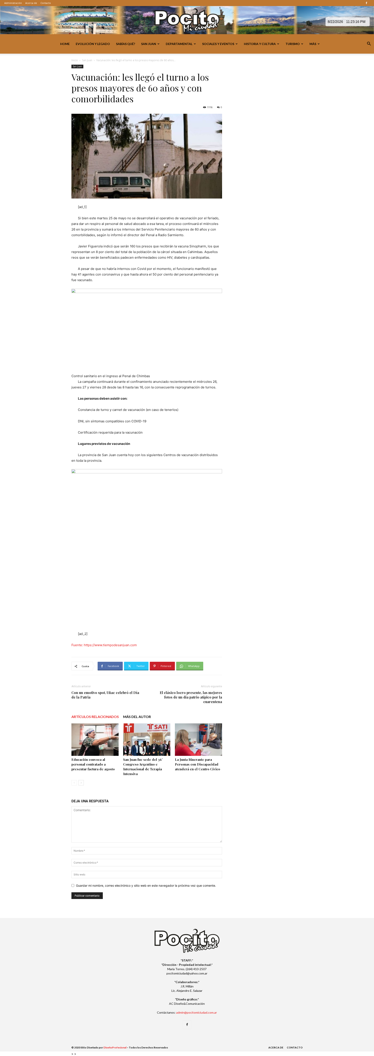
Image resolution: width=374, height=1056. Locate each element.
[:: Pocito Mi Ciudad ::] (187, 20)
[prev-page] (74, 782)
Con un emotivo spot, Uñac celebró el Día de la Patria (105, 694)
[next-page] (81, 782)
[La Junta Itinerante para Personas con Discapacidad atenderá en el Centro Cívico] (198, 739)
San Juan (148, 44)
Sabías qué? (125, 44)
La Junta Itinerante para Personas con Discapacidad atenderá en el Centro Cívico (197, 764)
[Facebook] (366, 3)
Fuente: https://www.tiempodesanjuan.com (104, 645)
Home (65, 44)
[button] (369, 44)
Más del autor (137, 717)
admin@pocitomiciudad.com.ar (196, 1012)
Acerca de (31, 3)
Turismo (292, 44)
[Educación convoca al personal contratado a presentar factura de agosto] (95, 739)
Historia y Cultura (260, 44)
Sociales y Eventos (218, 44)
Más (313, 44)
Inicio (74, 60)
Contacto (45, 3)
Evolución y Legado (93, 44)
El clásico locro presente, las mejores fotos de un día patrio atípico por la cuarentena (191, 697)
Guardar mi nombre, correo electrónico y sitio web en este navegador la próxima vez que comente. (146, 885)
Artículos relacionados (95, 717)
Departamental (179, 44)
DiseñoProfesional (114, 1047)
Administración (13, 3)
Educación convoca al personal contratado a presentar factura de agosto (93, 764)
